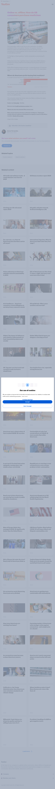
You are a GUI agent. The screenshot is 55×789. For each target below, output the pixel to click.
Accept (27, 401)
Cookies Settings (27, 399)
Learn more (25, 396)
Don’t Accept (27, 406)
